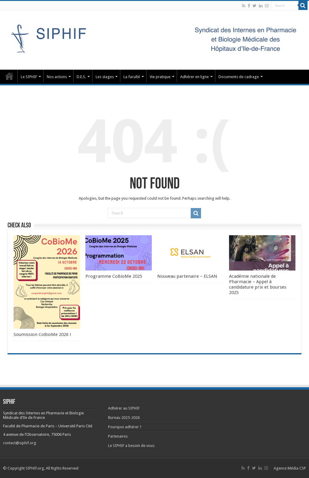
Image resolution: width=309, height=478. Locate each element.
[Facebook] (249, 5)
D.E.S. (81, 76)
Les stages (105, 76)
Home (9, 76)
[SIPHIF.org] (154, 39)
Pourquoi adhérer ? (125, 427)
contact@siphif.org (19, 443)
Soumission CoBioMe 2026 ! (42, 334)
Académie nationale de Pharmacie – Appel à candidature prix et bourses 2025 (257, 284)
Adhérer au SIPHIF (124, 408)
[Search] (302, 5)
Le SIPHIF (29, 76)
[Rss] (243, 5)
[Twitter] (254, 5)
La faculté (131, 76)
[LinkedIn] (260, 5)
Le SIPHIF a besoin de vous (131, 445)
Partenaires (118, 436)
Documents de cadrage (238, 76)
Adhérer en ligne (194, 76)
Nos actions (57, 76)
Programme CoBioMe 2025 (113, 276)
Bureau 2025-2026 (124, 417)
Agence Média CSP (290, 468)
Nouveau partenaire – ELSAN (187, 276)
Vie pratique (160, 76)
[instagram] (266, 5)
